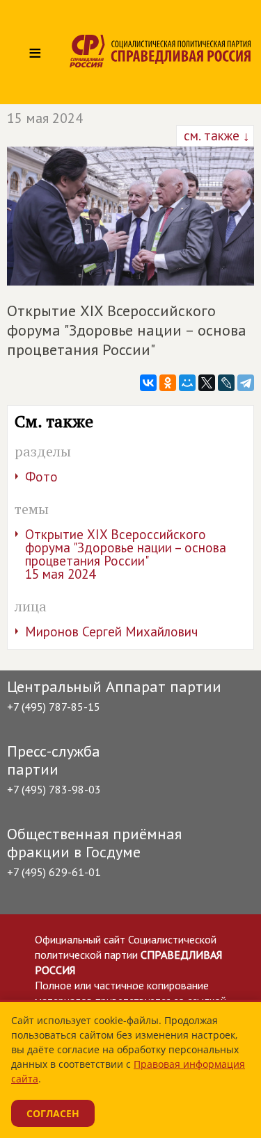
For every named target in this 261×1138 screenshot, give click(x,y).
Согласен (52, 1113)
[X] (206, 382)
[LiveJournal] (226, 382)
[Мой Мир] (187, 382)
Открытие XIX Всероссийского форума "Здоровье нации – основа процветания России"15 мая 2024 (125, 554)
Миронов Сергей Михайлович (111, 631)
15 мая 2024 (45, 118)
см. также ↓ (215, 135)
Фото (41, 476)
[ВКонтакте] (148, 382)
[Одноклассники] (167, 382)
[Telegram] (245, 382)
